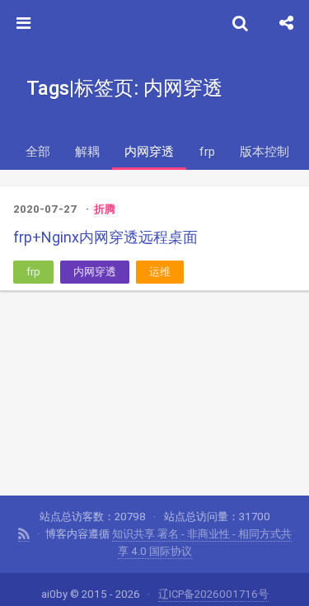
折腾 (104, 209)
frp (207, 151)
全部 (38, 151)
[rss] (24, 534)
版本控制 (264, 151)
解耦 (87, 151)
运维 (160, 272)
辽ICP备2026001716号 (213, 594)
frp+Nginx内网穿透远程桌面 (105, 237)
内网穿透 (149, 151)
